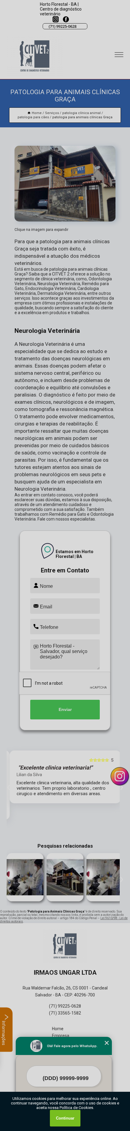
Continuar (65, 1118)
